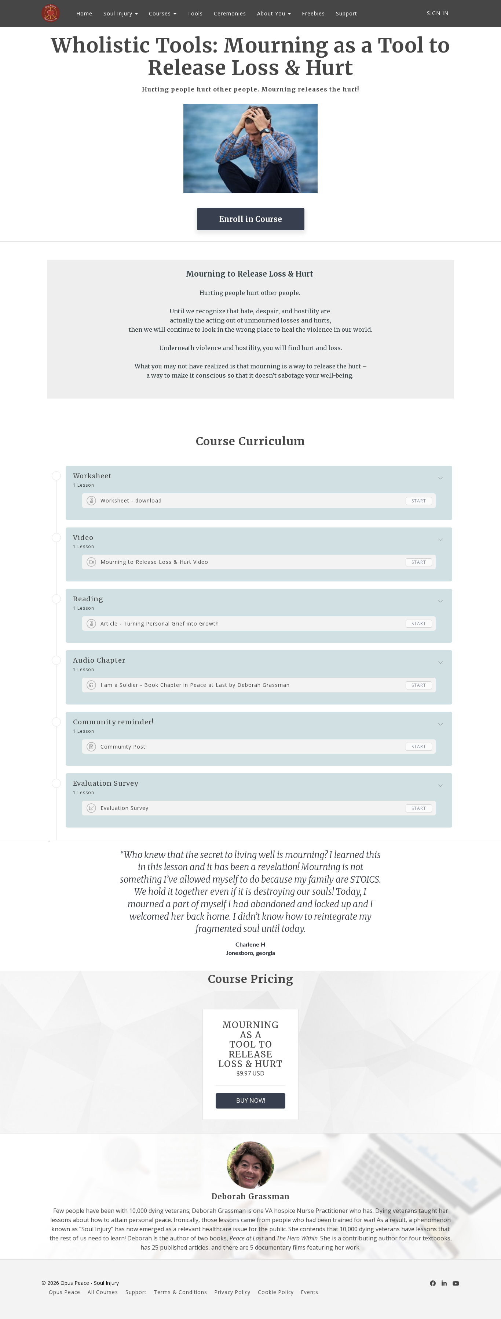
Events (309, 1292)
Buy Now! (250, 1100)
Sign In (438, 13)
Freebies (313, 13)
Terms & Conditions (180, 1292)
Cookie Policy (276, 1292)
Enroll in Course (250, 219)
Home (84, 13)
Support (346, 13)
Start (419, 501)
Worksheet (92, 476)
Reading (88, 599)
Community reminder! (113, 722)
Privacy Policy (233, 1292)
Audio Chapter (99, 660)
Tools (195, 13)
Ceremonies (230, 13)
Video (83, 537)
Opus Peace (64, 1292)
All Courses (103, 1292)
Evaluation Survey (105, 783)
